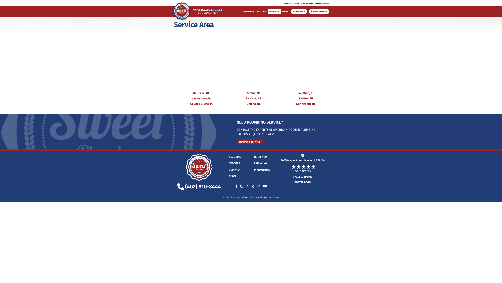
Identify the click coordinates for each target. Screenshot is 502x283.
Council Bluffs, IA (201, 104)
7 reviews (305, 171)
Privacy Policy (248, 197)
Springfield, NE (306, 104)
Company (274, 11)
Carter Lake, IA (201, 98)
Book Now (260, 157)
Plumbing (248, 11)
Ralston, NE (305, 98)
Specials (261, 11)
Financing (307, 3)
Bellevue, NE (201, 93)
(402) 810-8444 (263, 134)
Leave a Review (302, 177)
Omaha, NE (254, 104)
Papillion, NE (306, 93)
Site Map (276, 197)
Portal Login (291, 3)
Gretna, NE (253, 93)
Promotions (322, 3)
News (285, 11)
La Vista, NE (253, 98)
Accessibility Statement (263, 197)
